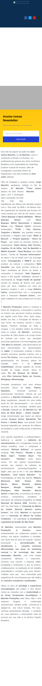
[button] (21, 24)
